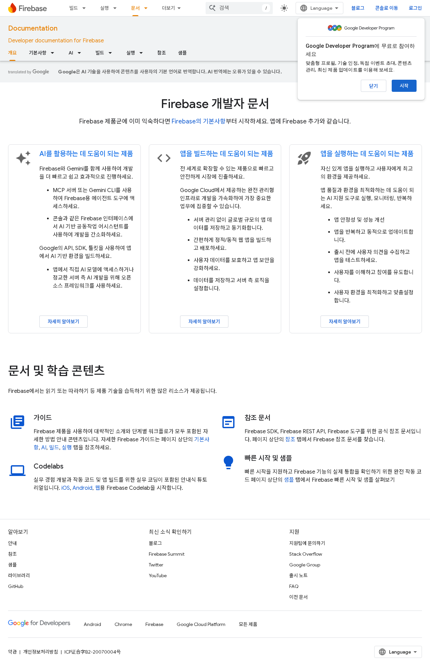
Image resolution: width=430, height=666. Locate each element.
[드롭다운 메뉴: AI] (81, 53)
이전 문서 (298, 597)
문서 (135, 8)
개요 (12, 53)
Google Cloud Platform (201, 624)
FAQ (294, 586)
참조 (161, 53)
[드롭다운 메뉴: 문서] (148, 8)
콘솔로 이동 (386, 8)
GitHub (15, 586)
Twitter (156, 565)
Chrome (123, 624)
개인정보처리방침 (40, 652)
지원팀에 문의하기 (307, 543)
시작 (404, 86)
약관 (12, 652)
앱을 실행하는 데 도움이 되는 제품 (367, 154)
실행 (104, 8)
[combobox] (239, 8)
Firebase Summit (166, 554)
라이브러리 (19, 575)
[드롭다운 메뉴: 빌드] (86, 8)
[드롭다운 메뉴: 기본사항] (54, 53)
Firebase (154, 624)
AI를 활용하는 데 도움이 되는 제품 (86, 154)
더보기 (168, 8)
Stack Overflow (305, 554)
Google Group (304, 565)
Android (82, 488)
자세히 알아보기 (63, 322)
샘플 (182, 53)
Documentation (32, 28)
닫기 (373, 86)
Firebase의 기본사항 (199, 121)
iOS (65, 488)
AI (71, 53)
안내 (12, 543)
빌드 (73, 8)
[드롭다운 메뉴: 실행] (117, 8)
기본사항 (37, 53)
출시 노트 (298, 575)
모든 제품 (248, 624)
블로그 (357, 8)
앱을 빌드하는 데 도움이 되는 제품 (226, 154)
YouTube (158, 575)
